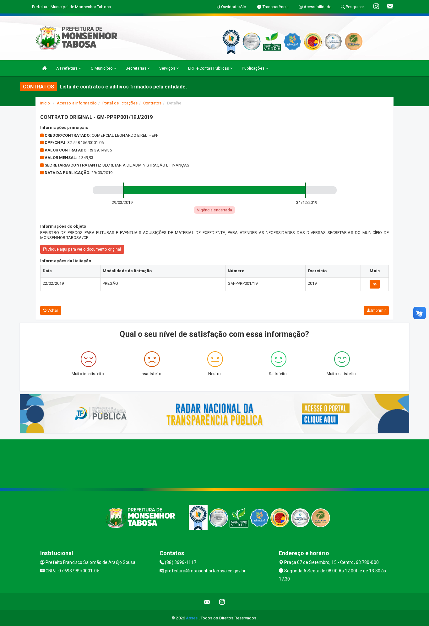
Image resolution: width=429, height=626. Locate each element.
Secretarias (136, 68)
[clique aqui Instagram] (222, 601)
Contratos (152, 103)
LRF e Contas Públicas (209, 68)
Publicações (253, 68)
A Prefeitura (67, 68)
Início (45, 103)
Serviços (167, 68)
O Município (102, 68)
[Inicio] (44, 68)
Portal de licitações (120, 103)
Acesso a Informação (77, 103)
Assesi (192, 618)
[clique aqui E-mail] (207, 601)
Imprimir (378, 310)
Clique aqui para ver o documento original (83, 249)
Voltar (52, 310)
